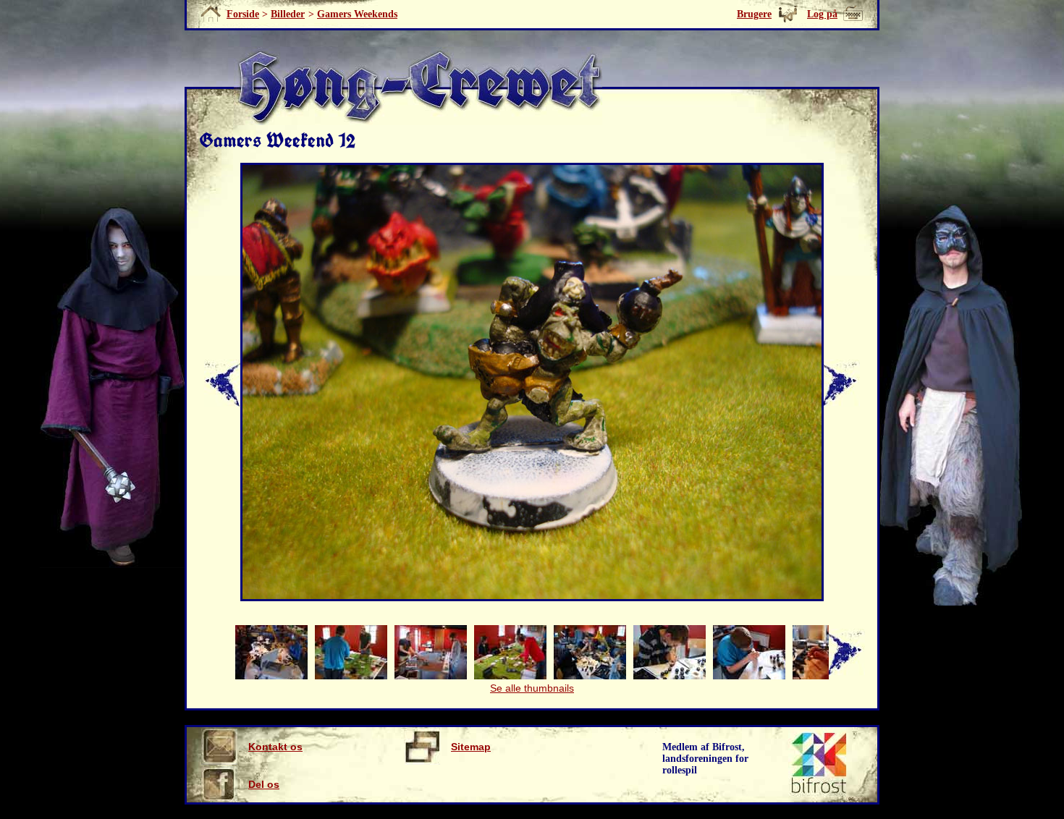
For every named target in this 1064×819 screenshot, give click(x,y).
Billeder (288, 14)
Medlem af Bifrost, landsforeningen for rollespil (705, 759)
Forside (243, 14)
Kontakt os (275, 746)
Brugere (754, 14)
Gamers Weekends (357, 14)
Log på (822, 14)
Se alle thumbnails (532, 688)
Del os (263, 784)
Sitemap (471, 746)
